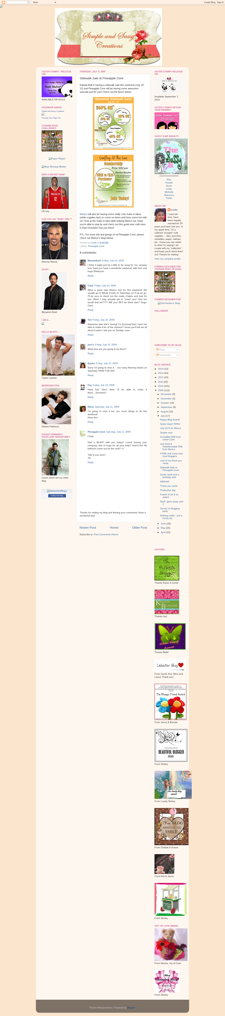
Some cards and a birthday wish (169, 475)
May (163, 528)
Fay (90, 385)
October (165, 403)
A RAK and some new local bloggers (171, 454)
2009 (161, 390)
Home (114, 527)
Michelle (169, 192)
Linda (169, 189)
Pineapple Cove (96, 246)
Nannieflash (94, 260)
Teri (90, 320)
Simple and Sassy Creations (53, 111)
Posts (161, 349)
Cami (90, 285)
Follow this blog (57, 496)
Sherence (169, 195)
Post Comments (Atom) (106, 534)
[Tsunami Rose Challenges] (52, 150)
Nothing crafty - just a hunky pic (171, 516)
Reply (91, 276)
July (163, 416)
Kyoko (91, 363)
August (165, 411)
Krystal (168, 182)
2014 (161, 369)
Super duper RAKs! (170, 424)
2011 (161, 382)
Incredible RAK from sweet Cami (170, 438)
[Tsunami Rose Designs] (165, 291)
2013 (161, 373)
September (167, 407)
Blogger (131, 1007)
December (166, 394)
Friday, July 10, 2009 (113, 260)
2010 (161, 386)
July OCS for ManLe (170, 428)
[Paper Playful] (57, 158)
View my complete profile (168, 259)
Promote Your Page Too (51, 118)
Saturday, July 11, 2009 (107, 407)
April (163, 532)
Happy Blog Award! (170, 419)
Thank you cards (169, 486)
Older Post (139, 527)
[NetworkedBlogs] (57, 491)
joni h (91, 344)
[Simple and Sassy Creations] (43, 114)
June (164, 523)
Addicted (164, 481)
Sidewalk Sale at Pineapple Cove (169, 468)
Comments (164, 355)
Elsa (169, 179)
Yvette (169, 198)
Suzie (169, 186)
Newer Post (88, 527)
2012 (161, 377)
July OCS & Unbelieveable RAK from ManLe (171, 447)
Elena (91, 407)
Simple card (166, 432)
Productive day (168, 490)
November (166, 398)
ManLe (83, 214)
